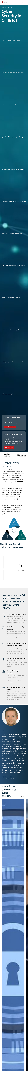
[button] (25, 2)
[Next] (24, 569)
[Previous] (4, 569)
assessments (20, 481)
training (6, 483)
